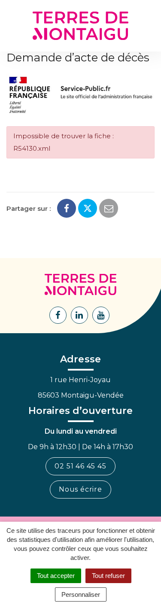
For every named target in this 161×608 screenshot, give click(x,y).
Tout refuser (108, 575)
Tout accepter (56, 575)
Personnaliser (80, 594)
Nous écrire (80, 489)
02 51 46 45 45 (80, 466)
